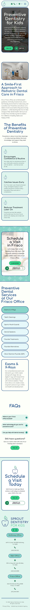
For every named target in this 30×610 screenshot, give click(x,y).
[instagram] (16, 530)
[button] (15, 3)
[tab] (15, 309)
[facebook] (13, 530)
